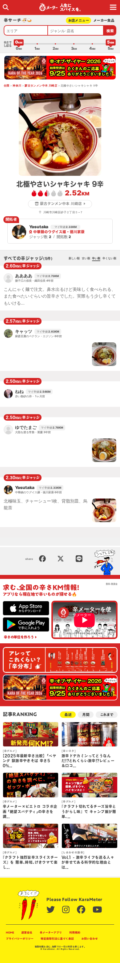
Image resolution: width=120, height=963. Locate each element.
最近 (68, 714)
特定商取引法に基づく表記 (57, 938)
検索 (110, 31)
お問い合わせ (89, 938)
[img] (6, 7)
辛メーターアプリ (51, 932)
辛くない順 (109, 258)
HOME (10, 932)
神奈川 (17, 85)
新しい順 (74, 258)
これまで (106, 714)
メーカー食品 (103, 20)
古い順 (86, 258)
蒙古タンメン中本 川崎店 (41, 85)
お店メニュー (78, 20)
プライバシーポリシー (20, 938)
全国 (7, 85)
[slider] (19, 44)
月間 (86, 714)
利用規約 (74, 932)
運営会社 (26, 932)
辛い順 (96, 258)
